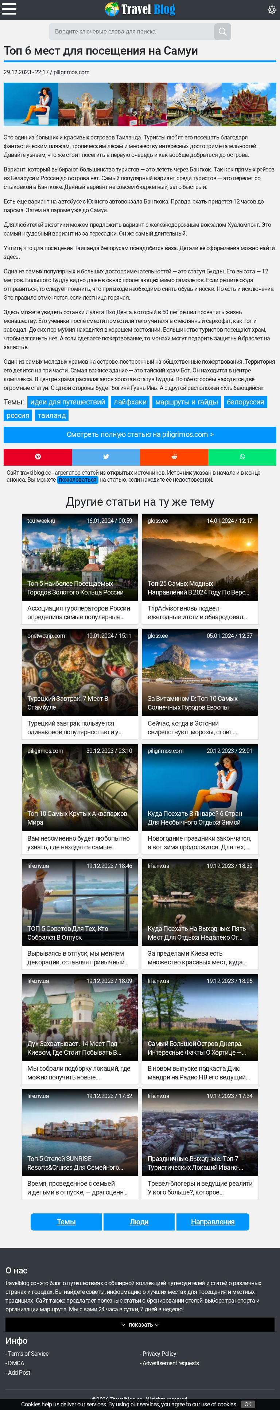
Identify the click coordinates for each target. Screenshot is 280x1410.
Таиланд (52, 415)
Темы (66, 1221)
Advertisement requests (171, 1363)
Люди (139, 1221)
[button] (38, 457)
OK (248, 1404)
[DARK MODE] (272, 9)
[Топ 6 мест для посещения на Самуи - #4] (194, 104)
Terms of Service (28, 1353)
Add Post (19, 1372)
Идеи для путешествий (67, 402)
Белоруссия (245, 402)
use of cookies (218, 1404)
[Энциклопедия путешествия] (140, 9)
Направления (213, 1221)
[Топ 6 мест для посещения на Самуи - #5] (249, 104)
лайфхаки (130, 402)
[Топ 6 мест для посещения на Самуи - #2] (85, 104)
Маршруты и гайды (186, 402)
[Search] (222, 31)
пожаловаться (77, 479)
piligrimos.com (71, 72)
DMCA (16, 1363)
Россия (18, 415)
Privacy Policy (159, 1353)
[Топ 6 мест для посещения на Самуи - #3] (140, 104)
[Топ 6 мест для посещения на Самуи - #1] (31, 104)
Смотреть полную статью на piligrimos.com (137, 434)
